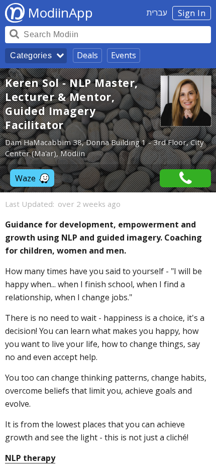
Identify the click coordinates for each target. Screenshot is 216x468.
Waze (25, 178)
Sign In (192, 13)
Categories (31, 55)
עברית (157, 13)
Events (123, 55)
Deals (87, 55)
